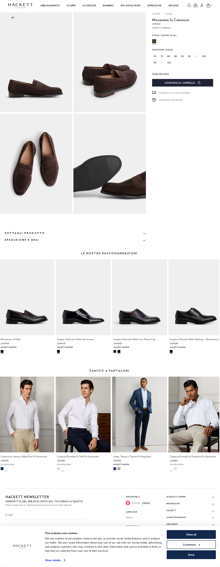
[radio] (154, 41)
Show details (53, 560)
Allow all (191, 534)
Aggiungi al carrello (180, 82)
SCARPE (156, 14)
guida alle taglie (160, 74)
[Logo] (20, 5)
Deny (191, 554)
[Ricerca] (190, 5)
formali (169, 14)
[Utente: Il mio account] (202, 5)
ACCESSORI (89, 5)
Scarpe (71, 5)
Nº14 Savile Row (130, 5)
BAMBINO (108, 5)
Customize (189, 544)
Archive (173, 5)
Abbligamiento (50, 5)
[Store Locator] (196, 5)
